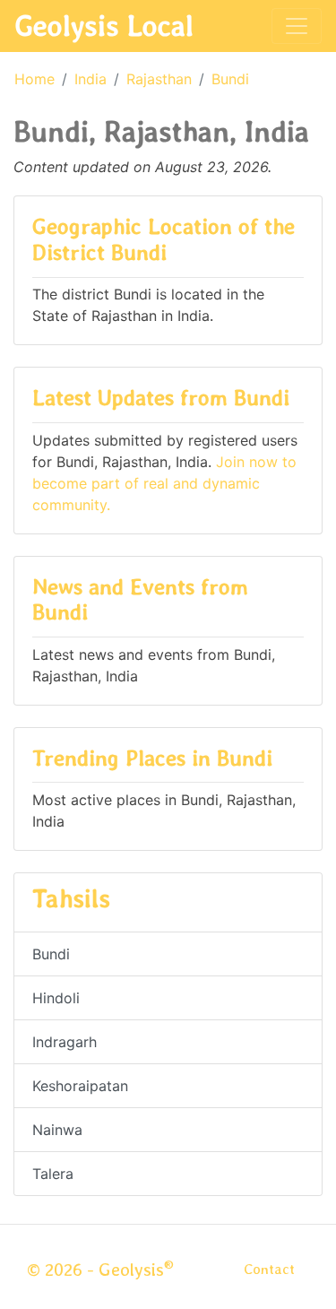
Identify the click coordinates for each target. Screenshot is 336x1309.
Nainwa (57, 1130)
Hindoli (56, 998)
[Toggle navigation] (296, 26)
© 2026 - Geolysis (100, 1269)
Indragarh (64, 1042)
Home (34, 79)
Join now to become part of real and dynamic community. (164, 483)
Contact (269, 1269)
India (90, 79)
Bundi (230, 79)
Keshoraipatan (80, 1086)
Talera (52, 1174)
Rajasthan (159, 79)
